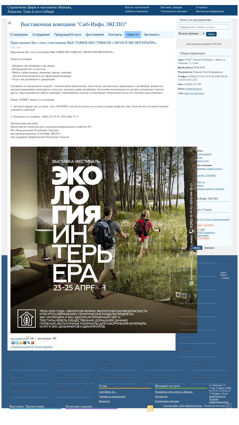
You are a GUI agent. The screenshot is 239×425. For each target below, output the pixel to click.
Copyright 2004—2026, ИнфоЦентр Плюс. (183, 405)
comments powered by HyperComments (31, 346)
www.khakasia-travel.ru (64, 389)
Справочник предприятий (80, 412)
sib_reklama (183, 322)
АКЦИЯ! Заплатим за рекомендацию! (205, 234)
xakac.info (60, 375)
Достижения (95, 34)
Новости (133, 34)
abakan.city (105, 362)
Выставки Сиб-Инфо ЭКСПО (199, 198)
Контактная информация (210, 11)
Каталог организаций (137, 7)
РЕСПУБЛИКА (202, 238)
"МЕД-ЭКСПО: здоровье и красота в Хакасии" (202, 189)
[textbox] (203, 27)
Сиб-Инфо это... (108, 391)
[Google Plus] (33, 342)
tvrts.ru (182, 308)
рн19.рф (182, 281)
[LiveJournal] (29, 342)
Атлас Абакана (73, 417)
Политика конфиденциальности (219, 400)
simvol (193, 375)
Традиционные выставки (23, 412)
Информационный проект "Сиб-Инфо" (198, 175)
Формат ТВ (15, 362)
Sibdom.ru (60, 362)
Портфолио (161, 396)
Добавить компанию (136, 11)
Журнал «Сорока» (186, 335)
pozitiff (14, 389)
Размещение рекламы (167, 401)
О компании (19, 34)
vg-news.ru (105, 375)
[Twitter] (17, 342)
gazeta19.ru (183, 254)
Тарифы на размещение (112, 396)
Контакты (115, 34)
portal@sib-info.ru (194, 89)
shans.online (184, 268)
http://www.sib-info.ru (194, 93)
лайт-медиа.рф (184, 348)
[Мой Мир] (25, 342)
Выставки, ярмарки (171, 7)
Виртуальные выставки (22, 417)
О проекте (201, 7)
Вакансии (104, 401)
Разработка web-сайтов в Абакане (174, 391)
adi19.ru (149, 375)
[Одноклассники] (21, 342)
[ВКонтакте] (13, 342)
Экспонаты (151, 34)
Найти (211, 34)
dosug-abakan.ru (196, 362)
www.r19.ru (150, 362)
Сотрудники (41, 34)
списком (197, 247)
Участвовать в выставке (174, 11)
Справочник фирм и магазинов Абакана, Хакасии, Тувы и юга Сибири (39, 9)
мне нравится (18, 338)
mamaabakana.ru (185, 295)
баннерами (209, 247)
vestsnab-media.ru (18, 375)
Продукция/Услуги (67, 34)
